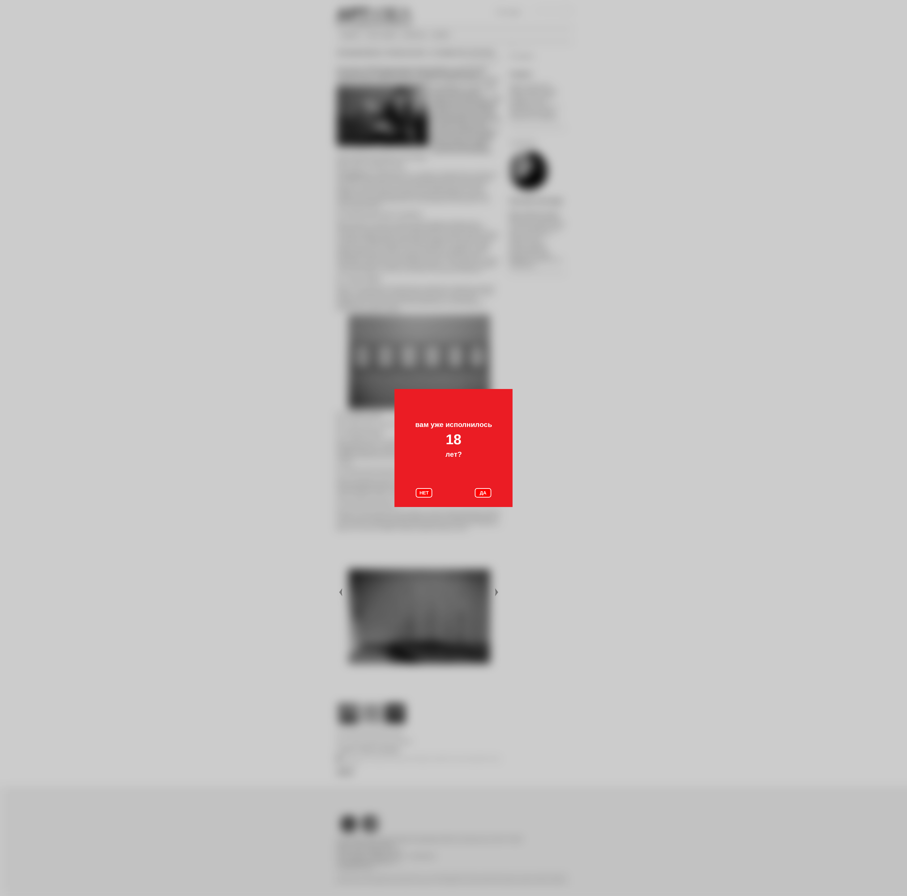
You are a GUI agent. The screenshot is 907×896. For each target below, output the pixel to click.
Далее (497, 592)
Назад (341, 592)
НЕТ (424, 492)
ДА (483, 492)
